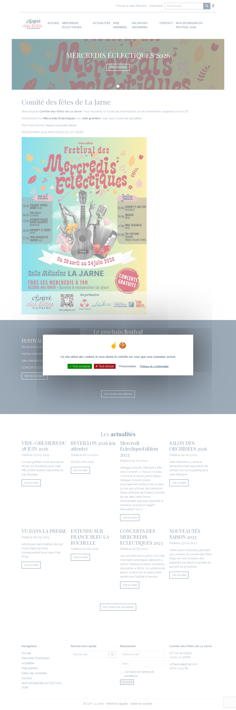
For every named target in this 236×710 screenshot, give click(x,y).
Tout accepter (81, 366)
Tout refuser (106, 366)
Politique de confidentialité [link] (154, 366)
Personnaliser (127, 366)
